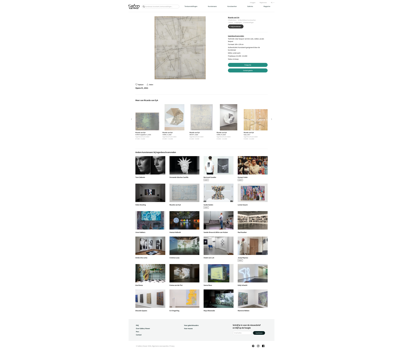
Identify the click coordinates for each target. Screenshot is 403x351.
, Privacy (171, 346)
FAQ (137, 325)
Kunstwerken (232, 6)
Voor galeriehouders (191, 325)
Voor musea (188, 328)
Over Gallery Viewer (143, 328)
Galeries (250, 6)
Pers (137, 332)
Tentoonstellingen (190, 6)
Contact (139, 335)
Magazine (267, 6)
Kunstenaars (212, 6)
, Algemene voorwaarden (160, 346)
